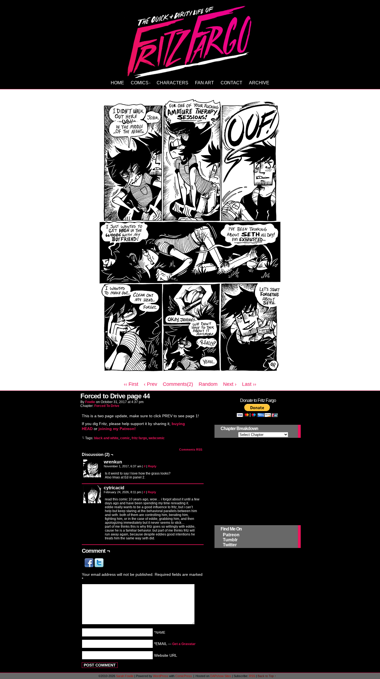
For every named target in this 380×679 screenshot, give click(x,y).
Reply (152, 466)
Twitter (230, 544)
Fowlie (90, 402)
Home (117, 82)
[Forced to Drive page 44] (190, 376)
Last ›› (249, 384)
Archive (259, 82)
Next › (229, 384)
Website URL (165, 655)
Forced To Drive (106, 406)
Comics (141, 82)
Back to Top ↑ (267, 676)
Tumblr (230, 539)
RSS (252, 676)
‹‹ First (131, 384)
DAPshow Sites (220, 676)
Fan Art (204, 82)
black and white (106, 438)
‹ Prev (150, 384)
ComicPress (183, 676)
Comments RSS (190, 449)
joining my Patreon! (117, 428)
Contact (231, 82)
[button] (90, 566)
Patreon (231, 534)
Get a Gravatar (184, 644)
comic (125, 438)
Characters (172, 82)
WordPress (160, 676)
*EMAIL (175, 643)
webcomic (157, 438)
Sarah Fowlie (125, 676)
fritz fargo (139, 438)
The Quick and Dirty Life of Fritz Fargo (191, 40)
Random (208, 384)
